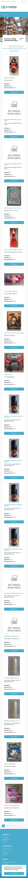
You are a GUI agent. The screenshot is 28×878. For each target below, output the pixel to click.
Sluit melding (14, 873)
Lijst (21, 39)
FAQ (23, 1)
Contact (26, 1)
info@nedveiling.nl (14, 1)
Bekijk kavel (14, 92)
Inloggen (5, 837)
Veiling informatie (14, 51)
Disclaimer (5, 864)
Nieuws (21, 1)
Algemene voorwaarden (10, 862)
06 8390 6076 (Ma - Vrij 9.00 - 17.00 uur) (6, 1)
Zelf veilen (6, 852)
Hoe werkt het (7, 849)
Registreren (6, 839)
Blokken (22, 38)
